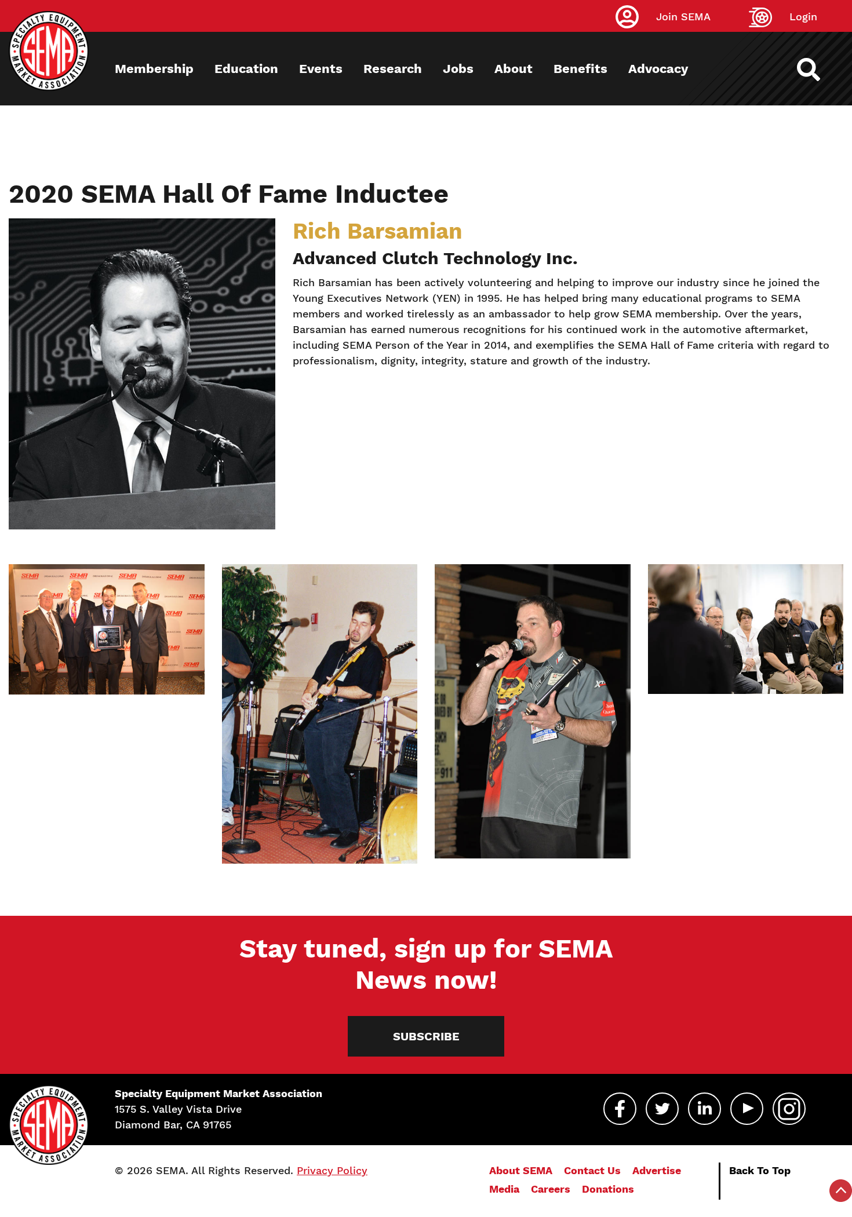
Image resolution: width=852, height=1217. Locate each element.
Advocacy (658, 68)
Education (246, 68)
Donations (608, 1189)
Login (803, 16)
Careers (550, 1189)
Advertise (656, 1170)
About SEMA (520, 1170)
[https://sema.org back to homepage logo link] (818, 69)
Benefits (580, 68)
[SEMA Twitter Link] (662, 1108)
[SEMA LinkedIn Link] (704, 1108)
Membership (154, 68)
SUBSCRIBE (426, 1036)
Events (321, 68)
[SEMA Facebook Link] (619, 1108)
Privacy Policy (332, 1170)
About (513, 68)
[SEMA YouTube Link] (746, 1108)
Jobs (458, 68)
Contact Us (592, 1170)
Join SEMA (683, 16)
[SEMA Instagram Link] (789, 1108)
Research (392, 68)
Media (504, 1189)
